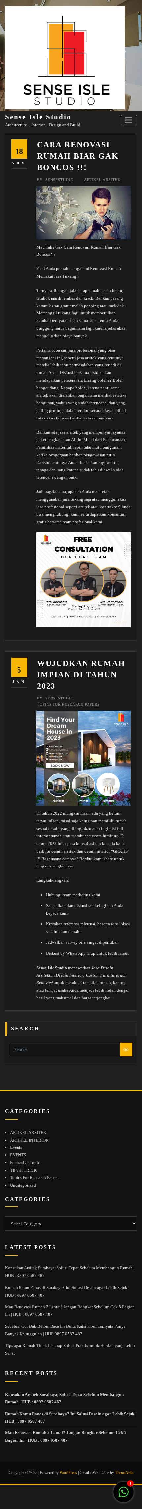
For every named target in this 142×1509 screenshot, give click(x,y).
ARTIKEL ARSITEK (102, 180)
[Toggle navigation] (129, 120)
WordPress (68, 1472)
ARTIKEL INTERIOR (29, 1140)
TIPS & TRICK (23, 1170)
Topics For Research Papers (68, 704)
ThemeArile (124, 1472)
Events (16, 1147)
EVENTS (18, 1154)
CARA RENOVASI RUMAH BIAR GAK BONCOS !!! (78, 156)
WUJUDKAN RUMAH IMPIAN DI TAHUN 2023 (81, 674)
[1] (123, 1495)
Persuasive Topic (25, 1162)
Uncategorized (23, 1185)
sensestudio (55, 180)
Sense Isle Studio (38, 117)
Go (126, 1049)
